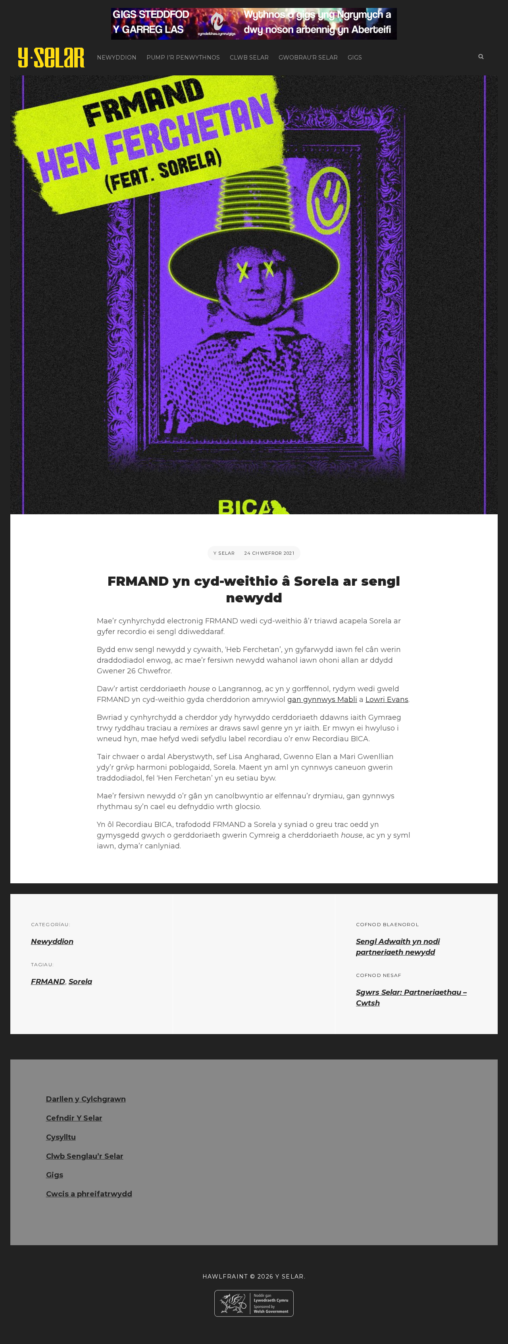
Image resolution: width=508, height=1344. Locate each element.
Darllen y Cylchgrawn (86, 1099)
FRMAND (48, 981)
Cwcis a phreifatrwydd (89, 1194)
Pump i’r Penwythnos (183, 57)
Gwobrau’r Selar (308, 57)
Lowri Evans (387, 699)
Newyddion (117, 57)
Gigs (355, 57)
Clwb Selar (249, 57)
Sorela (80, 981)
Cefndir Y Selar (74, 1118)
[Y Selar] (51, 57)
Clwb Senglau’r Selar (84, 1156)
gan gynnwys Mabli (322, 699)
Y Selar (224, 553)
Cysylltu (61, 1137)
